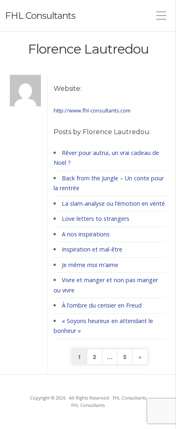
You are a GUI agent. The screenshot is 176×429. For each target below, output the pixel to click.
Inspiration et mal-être (92, 249)
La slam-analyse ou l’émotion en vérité (113, 203)
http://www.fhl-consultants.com (92, 110)
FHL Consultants (40, 15)
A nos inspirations (86, 234)
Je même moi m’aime (90, 265)
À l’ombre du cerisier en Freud (102, 305)
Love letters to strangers (95, 218)
